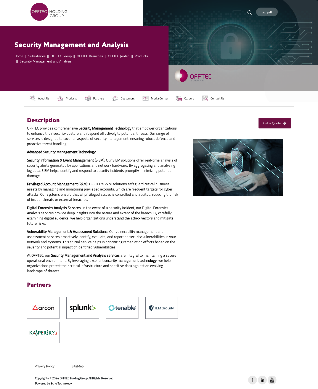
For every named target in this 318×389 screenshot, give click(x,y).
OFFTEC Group (61, 56)
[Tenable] (122, 307)
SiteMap (78, 366)
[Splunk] (82, 307)
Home (18, 56)
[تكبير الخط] (249, 12)
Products (141, 56)
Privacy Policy (45, 366)
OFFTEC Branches (90, 56)
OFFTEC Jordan (119, 56)
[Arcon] (43, 307)
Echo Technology (61, 383)
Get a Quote (272, 123)
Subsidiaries (36, 56)
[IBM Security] (161, 307)
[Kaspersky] (43, 332)
